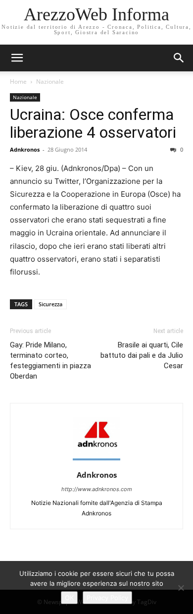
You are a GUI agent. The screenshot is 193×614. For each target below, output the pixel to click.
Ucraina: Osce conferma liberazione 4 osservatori (93, 123)
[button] (179, 58)
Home (18, 81)
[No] (181, 588)
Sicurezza (50, 304)
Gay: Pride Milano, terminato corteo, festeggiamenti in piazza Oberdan (50, 360)
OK (69, 598)
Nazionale (50, 81)
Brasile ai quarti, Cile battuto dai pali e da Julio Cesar (141, 355)
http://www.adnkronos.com (96, 489)
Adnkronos (25, 149)
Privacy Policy (107, 598)
